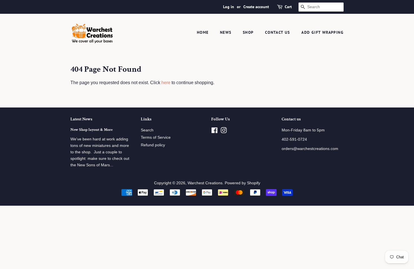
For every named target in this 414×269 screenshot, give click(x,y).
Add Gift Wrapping (322, 32)
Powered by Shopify (242, 183)
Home (203, 32)
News (226, 32)
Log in (228, 6)
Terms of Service (156, 137)
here (165, 82)
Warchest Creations (205, 183)
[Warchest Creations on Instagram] (224, 131)
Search (147, 130)
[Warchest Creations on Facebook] (214, 131)
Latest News (81, 119)
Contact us (277, 32)
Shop (248, 32)
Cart (288, 6)
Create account (256, 6)
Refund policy (153, 145)
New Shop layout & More (91, 129)
